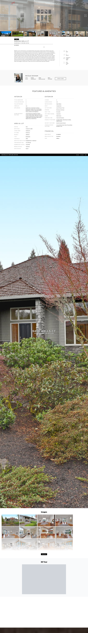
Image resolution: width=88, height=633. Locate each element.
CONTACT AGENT (60, 78)
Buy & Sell (59, 3)
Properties (54, 3)
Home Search (65, 3)
